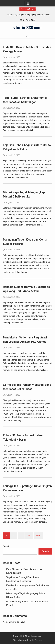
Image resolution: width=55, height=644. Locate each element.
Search (6, 546)
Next (38, 535)
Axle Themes (36, 640)
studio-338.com (27, 27)
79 (29, 535)
